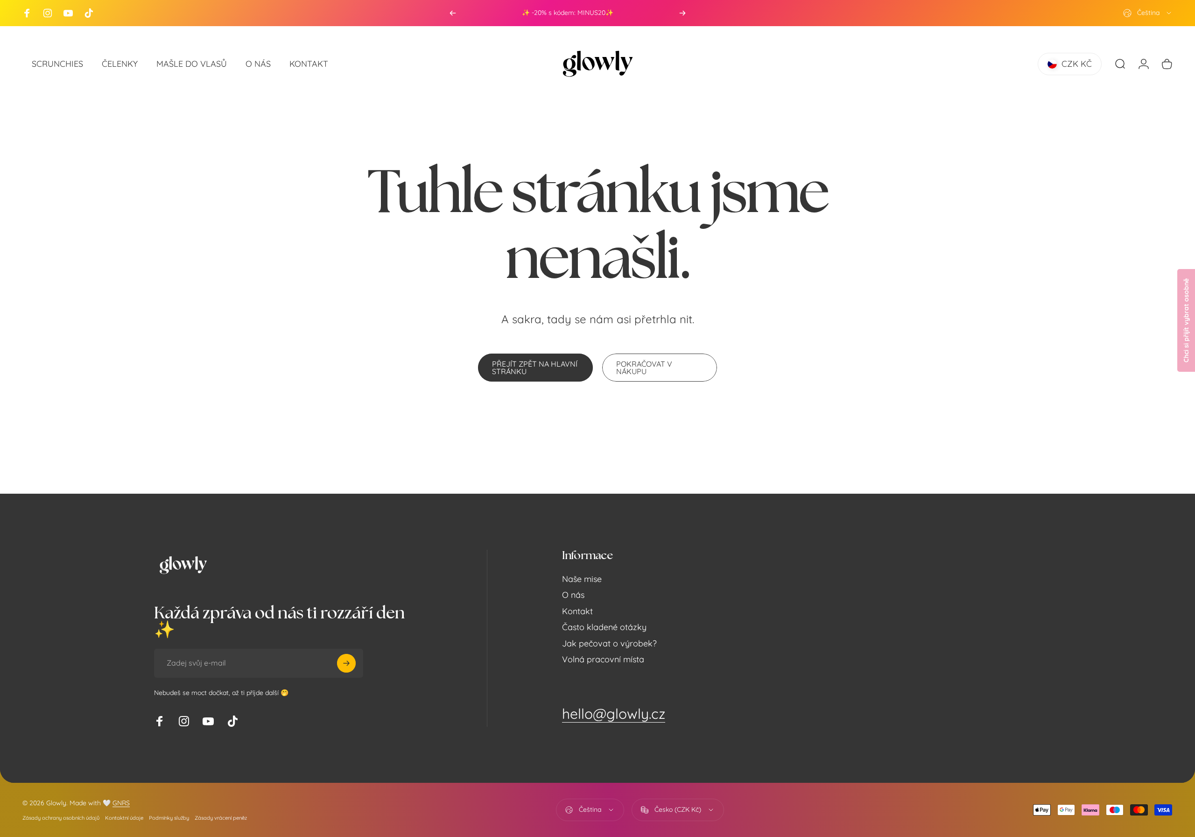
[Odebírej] (346, 663)
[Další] (682, 13)
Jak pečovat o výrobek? (609, 643)
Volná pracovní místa (603, 659)
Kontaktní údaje (124, 818)
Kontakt (577, 611)
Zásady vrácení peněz (221, 818)
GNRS (121, 803)
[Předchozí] (453, 13)
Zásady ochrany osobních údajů (60, 818)
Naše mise (582, 579)
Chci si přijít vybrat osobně (1186, 320)
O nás (573, 595)
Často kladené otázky (604, 627)
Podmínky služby (169, 818)
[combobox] (1148, 13)
